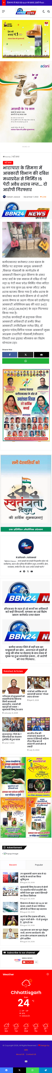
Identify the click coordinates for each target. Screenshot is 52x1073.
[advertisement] (26, 405)
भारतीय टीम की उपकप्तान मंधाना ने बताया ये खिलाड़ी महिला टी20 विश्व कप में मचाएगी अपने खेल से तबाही (38, 740)
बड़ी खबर (15, 156)
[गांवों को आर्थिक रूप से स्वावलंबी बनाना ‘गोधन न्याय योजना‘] (38, 682)
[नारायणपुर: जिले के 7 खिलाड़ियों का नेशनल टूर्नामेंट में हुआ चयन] (13, 724)
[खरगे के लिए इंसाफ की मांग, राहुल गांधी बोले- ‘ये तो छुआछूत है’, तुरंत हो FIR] (10, 920)
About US (20, 1054)
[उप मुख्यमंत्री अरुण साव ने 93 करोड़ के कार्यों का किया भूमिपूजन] (10, 877)
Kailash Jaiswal (13, 197)
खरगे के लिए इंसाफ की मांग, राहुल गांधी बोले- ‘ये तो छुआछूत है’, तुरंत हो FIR (34, 919)
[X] (28, 571)
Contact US (31, 1054)
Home (8, 156)
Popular (39, 864)
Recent (13, 864)
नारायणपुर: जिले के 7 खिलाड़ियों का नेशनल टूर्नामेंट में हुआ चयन (12, 737)
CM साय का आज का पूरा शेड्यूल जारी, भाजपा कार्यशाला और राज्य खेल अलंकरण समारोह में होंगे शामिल (34, 934)
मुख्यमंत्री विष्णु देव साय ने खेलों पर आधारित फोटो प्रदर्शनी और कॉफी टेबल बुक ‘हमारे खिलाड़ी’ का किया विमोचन (34, 891)
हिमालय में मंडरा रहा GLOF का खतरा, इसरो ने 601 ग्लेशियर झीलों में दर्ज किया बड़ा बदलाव (33, 906)
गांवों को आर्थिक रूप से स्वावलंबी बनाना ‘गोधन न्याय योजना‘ (37, 694)
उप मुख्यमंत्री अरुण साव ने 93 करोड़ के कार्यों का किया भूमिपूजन (33, 876)
